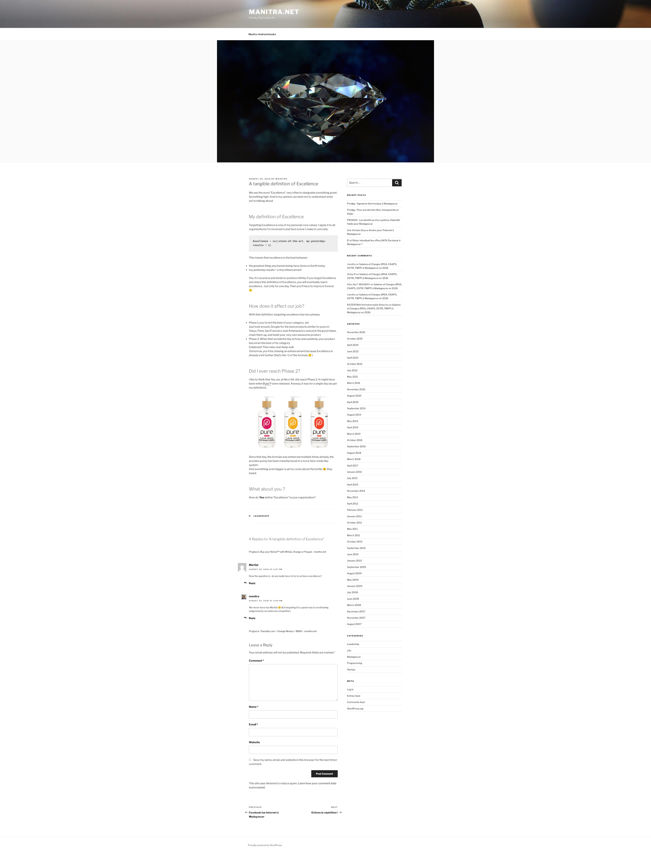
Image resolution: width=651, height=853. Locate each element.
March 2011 (353, 535)
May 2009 (353, 579)
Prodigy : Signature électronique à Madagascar (372, 203)
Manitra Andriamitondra (262, 34)
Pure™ (267, 383)
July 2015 (352, 478)
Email (253, 724)
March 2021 (353, 382)
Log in (350, 689)
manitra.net (274, 12)
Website (254, 742)
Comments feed (356, 702)
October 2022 (354, 363)
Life (349, 650)
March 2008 (354, 605)
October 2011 (354, 522)
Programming (354, 663)
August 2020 (354, 395)
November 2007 (356, 617)
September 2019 (356, 408)
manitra (281, 179)
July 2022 (352, 370)
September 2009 (356, 567)
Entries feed (353, 695)
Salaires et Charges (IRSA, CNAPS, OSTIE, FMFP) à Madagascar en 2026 (374, 308)
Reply (252, 583)
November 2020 (356, 389)
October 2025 (354, 338)
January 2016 (354, 471)
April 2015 (352, 484)
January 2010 (354, 560)
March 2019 (353, 433)
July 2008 (352, 592)
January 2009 (354, 586)
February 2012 (355, 509)
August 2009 (354, 573)
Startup (351, 669)
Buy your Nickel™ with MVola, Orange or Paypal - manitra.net (293, 551)
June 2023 (353, 351)
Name (253, 706)
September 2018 (356, 446)
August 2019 (354, 414)
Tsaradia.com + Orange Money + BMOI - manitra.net (288, 631)
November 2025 (356, 332)
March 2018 (353, 459)
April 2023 (352, 357)
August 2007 (354, 624)
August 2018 (354, 452)
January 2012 (354, 516)
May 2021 (352, 376)
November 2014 (356, 490)
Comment (256, 660)
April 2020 (353, 402)
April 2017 (352, 465)
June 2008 (353, 598)
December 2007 (356, 611)
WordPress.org (355, 708)
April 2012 (352, 503)
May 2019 (352, 421)
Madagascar (354, 656)
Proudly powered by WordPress (265, 845)
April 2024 (352, 344)
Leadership (262, 516)
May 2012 (352, 497)
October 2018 (354, 440)
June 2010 (353, 554)
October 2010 (354, 541)
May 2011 (352, 528)
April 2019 (352, 427)
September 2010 (356, 548)
